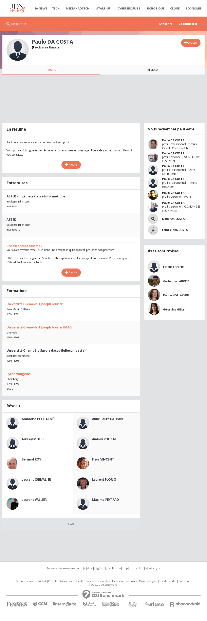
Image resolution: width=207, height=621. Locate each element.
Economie (194, 8)
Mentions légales (148, 581)
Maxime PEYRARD (105, 499)
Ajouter (192, 42)
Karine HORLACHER (176, 295)
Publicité (52, 581)
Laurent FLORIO (104, 479)
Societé (79, 581)
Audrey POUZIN (104, 439)
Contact (42, 581)
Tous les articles (167, 581)
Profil (51, 70)
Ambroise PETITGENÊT (39, 419)
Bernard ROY (31, 459)
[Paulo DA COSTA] (17, 50)
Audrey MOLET (33, 439)
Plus (71, 524)
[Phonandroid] (185, 604)
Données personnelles (98, 581)
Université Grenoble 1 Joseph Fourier (34, 304)
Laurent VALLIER (34, 499)
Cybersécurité (128, 8)
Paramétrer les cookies (124, 581)
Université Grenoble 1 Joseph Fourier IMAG (39, 327)
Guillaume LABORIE (176, 281)
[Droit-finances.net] (89, 604)
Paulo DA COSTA (173, 140)
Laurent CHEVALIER (36, 479)
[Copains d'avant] (111, 604)
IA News (41, 8)
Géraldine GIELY (173, 309)
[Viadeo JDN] (132, 604)
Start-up (103, 8)
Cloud (175, 8)
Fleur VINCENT (103, 459)
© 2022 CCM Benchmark (104, 584)
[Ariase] (154, 604)
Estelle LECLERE (173, 267)
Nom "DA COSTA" (174, 219)
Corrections (184, 581)
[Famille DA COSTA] (153, 230)
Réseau (152, 70)
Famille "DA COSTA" (175, 230)
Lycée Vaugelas (18, 374)
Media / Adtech (77, 8)
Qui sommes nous (25, 581)
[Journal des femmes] (16, 604)
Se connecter (187, 24)
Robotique (155, 8)
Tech (56, 8)
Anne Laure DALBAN (107, 419)
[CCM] (40, 604)
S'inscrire (165, 24)
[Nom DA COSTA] (153, 219)
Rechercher (18, 24)
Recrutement (66, 581)
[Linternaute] (65, 604)
